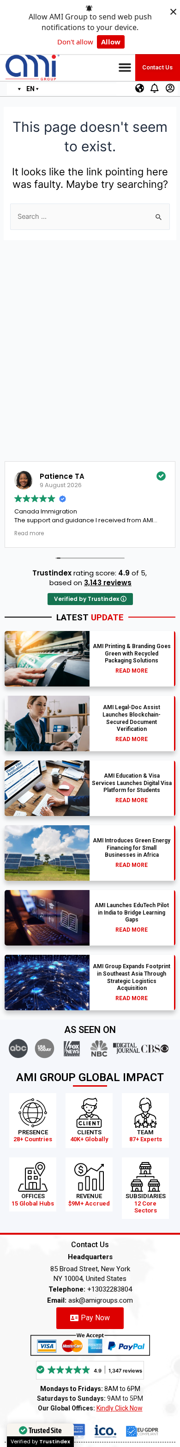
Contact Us (157, 67)
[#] (139, 88)
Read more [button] (44, 533)
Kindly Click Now (119, 1408)
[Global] (16, 89)
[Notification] (154, 88)
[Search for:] (89, 216)
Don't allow (75, 41)
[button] (125, 67)
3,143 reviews (108, 582)
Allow (110, 41)
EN (30, 89)
